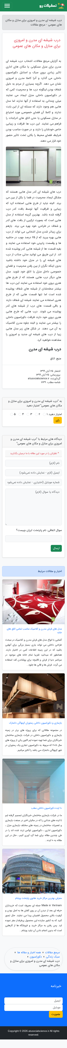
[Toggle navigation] (7, 5)
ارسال (56, 548)
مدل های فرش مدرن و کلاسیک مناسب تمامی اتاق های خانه (34, 631)
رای (57, 420)
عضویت (55, 1014)
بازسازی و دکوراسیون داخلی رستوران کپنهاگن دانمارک (35, 723)
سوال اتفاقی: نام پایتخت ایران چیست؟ (39, 530)
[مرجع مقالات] (51, 5)
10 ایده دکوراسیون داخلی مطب (46, 808)
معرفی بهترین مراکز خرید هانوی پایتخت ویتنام (38, 898)
